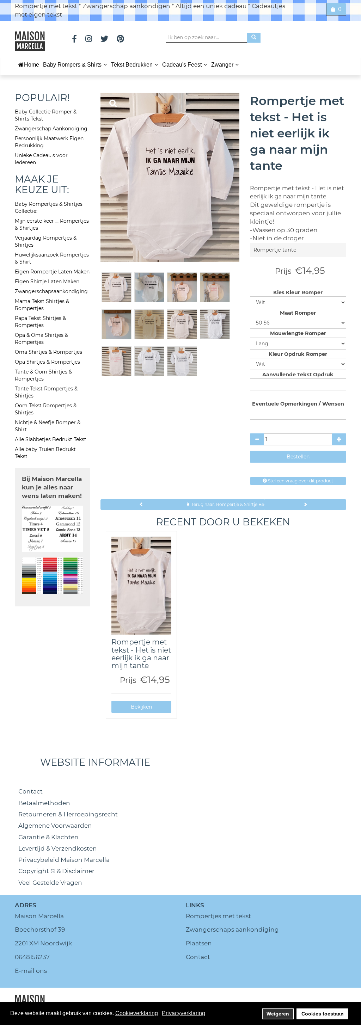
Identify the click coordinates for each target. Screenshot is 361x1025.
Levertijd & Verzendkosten (57, 848)
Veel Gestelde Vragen (50, 882)
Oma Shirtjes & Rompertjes (48, 352)
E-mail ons (31, 970)
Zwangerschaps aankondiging (232, 929)
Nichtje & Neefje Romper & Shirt (47, 426)
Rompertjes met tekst (218, 916)
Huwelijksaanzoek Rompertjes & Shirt (52, 258)
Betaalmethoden (44, 803)
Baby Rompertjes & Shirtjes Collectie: (48, 207)
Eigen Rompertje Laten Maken (52, 271)
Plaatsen (199, 943)
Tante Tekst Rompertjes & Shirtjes (46, 392)
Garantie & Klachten (48, 837)
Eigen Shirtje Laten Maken (47, 281)
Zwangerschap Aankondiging (51, 128)
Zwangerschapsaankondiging (51, 291)
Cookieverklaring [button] (136, 1013)
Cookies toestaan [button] (322, 1014)
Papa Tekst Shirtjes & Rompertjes (40, 321)
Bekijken (141, 707)
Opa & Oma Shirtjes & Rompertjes (41, 338)
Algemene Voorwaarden (55, 825)
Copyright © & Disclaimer (56, 871)
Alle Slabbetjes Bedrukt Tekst (50, 439)
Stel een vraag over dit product (300, 480)
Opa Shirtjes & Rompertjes (47, 362)
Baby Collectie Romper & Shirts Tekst (46, 115)
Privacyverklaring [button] (183, 1013)
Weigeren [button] (278, 1014)
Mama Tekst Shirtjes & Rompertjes (42, 304)
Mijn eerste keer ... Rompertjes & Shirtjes (52, 224)
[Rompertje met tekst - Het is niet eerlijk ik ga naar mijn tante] (141, 586)
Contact (30, 791)
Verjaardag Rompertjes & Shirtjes (46, 241)
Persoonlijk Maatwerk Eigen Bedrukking (49, 142)
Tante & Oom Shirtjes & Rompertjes (43, 375)
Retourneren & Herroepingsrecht (68, 814)
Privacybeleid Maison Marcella (64, 859)
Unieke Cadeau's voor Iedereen (41, 159)
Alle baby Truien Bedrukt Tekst (45, 452)
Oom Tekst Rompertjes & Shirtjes (46, 409)
